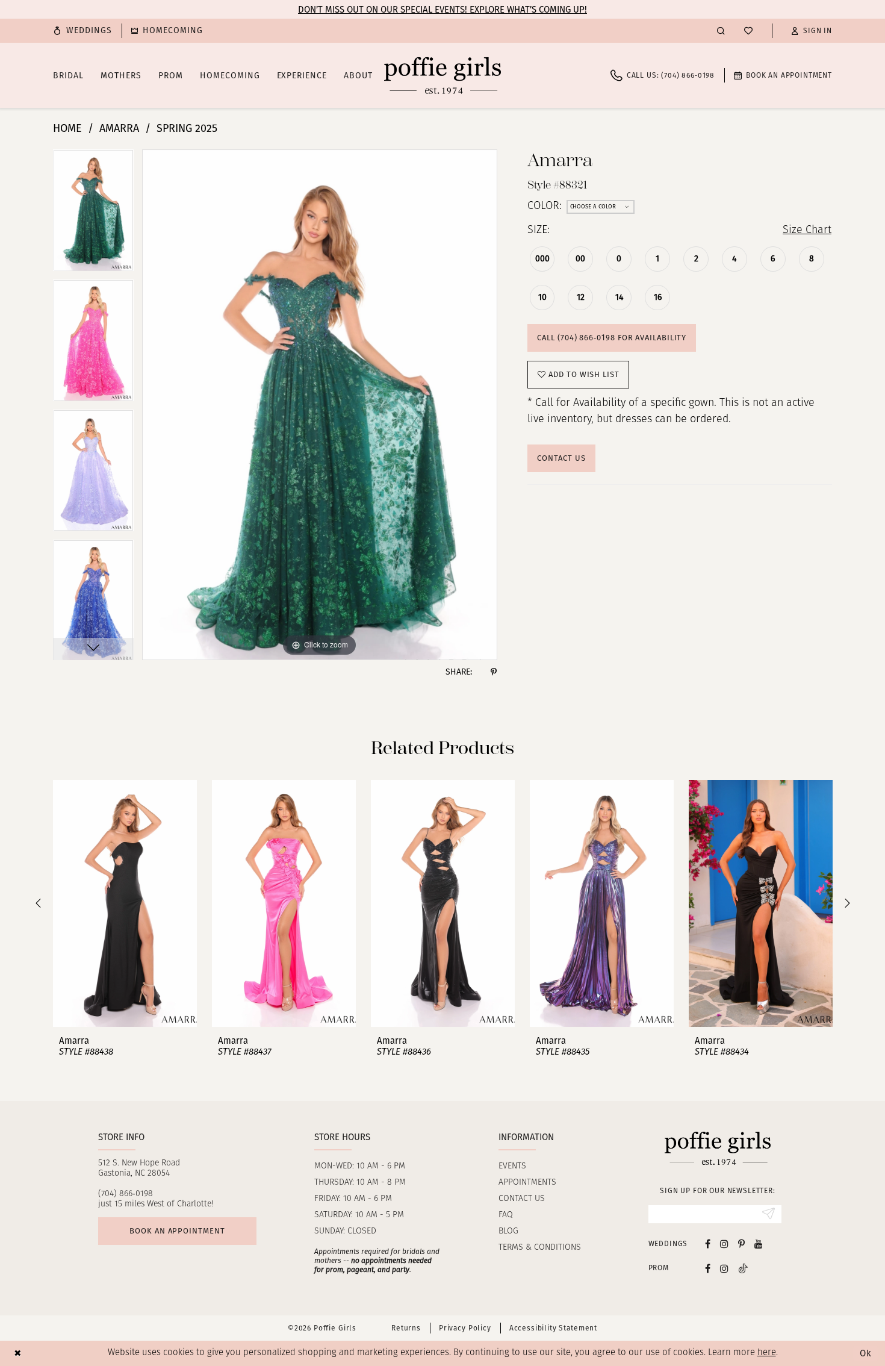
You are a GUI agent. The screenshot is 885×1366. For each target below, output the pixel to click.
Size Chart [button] (807, 230)
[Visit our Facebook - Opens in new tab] (707, 1243)
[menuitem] (82, 31)
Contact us (521, 1198)
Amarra (119, 128)
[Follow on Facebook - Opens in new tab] (707, 1268)
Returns (406, 1328)
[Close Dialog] (17, 1353)
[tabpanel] (93, 214)
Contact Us (561, 458)
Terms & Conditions (539, 1247)
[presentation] (125, 903)
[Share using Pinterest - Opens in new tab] (493, 672)
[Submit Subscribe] (768, 1214)
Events (512, 1166)
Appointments (527, 1182)
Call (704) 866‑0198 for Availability (611, 337)
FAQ (505, 1215)
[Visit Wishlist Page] (748, 31)
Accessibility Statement (553, 1328)
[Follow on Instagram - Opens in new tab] (724, 1268)
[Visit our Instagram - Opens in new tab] (724, 1243)
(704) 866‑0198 (125, 1194)
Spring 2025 (187, 128)
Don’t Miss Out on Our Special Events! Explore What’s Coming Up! (442, 9)
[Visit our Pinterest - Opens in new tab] (741, 1243)
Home (67, 128)
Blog (508, 1231)
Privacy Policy (465, 1328)
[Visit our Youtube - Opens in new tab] (758, 1243)
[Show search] (720, 30)
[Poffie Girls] (442, 75)
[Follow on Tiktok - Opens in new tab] (743, 1268)
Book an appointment (177, 1230)
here (766, 1353)
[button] (811, 31)
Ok (866, 1353)
